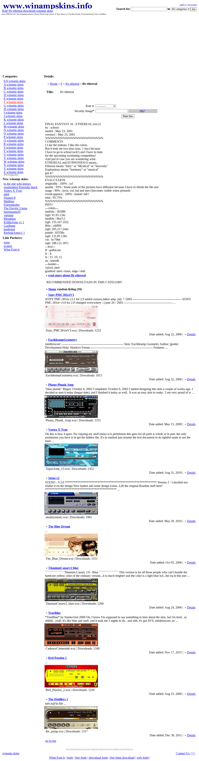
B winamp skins (14, 88)
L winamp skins (13, 123)
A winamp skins (14, 84)
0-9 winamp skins (14, 81)
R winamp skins (14, 144)
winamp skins (10, 753)
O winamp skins (14, 133)
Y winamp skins (14, 168)
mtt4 (6, 194)
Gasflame (9, 225)
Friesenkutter (12, 204)
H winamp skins (14, 109)
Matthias (9, 201)
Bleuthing (10, 218)
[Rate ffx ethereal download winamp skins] (47, 8)
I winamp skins (13, 112)
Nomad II (10, 197)
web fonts (143, 757)
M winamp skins (14, 126)
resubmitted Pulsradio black (21, 187)
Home (54, 83)
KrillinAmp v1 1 (14, 222)
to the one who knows (17, 183)
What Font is (11, 249)
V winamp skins (14, 158)
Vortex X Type (13, 190)
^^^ (192, 753)
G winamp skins (14, 105)
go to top (50, 741)
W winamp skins (14, 161)
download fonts (98, 757)
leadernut (9, 229)
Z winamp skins (13, 172)
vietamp (8, 215)
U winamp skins (14, 154)
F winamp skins (13, 102)
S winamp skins (13, 147)
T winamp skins (13, 151)
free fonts (81, 757)
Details (191, 334)
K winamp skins (14, 119)
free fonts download (122, 757)
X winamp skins (14, 165)
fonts (7, 242)
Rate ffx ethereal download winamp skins (27, 10)
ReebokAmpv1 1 (14, 232)
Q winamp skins (14, 140)
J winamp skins (13, 116)
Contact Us (183, 753)
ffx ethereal (72, 83)
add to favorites (188, 5)
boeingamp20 (12, 211)
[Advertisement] (99, 44)
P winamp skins (13, 137)
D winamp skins (14, 95)
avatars (8, 246)
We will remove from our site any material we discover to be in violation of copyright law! (99, 749)
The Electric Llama (15, 208)
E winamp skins (13, 98)
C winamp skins (14, 91)
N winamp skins (14, 130)
